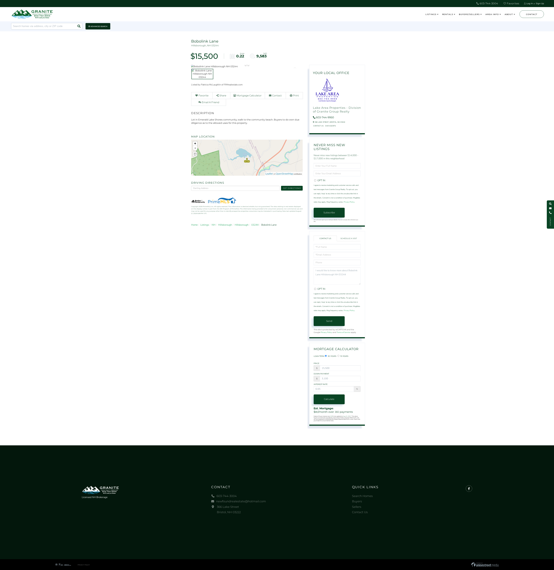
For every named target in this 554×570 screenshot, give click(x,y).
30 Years (331, 356)
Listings (204, 224)
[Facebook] (469, 488)
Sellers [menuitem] (356, 507)
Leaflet (269, 173)
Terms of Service (343, 332)
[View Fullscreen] (195, 154)
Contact (531, 14)
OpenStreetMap (284, 173)
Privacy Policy (349, 202)
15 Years (344, 356)
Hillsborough (225, 224)
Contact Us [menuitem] (360, 512)
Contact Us (318, 126)
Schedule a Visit (348, 238)
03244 (255, 224)
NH (213, 224)
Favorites (512, 3)
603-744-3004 (488, 3)
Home (194, 224)
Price (316, 363)
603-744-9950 (325, 117)
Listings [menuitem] (430, 14)
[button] (79, 26)
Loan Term (319, 356)
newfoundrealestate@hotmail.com (241, 501)
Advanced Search (99, 26)
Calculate (329, 399)
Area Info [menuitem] (492, 14)
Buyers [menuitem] (357, 501)
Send (329, 321)
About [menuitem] (509, 14)
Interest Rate (320, 384)
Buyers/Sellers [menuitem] (469, 14)
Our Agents (330, 126)
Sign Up (540, 3)
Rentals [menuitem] (447, 14)
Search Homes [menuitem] (362, 496)
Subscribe (329, 212)
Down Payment (321, 374)
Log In (529, 3)
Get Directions (292, 188)
